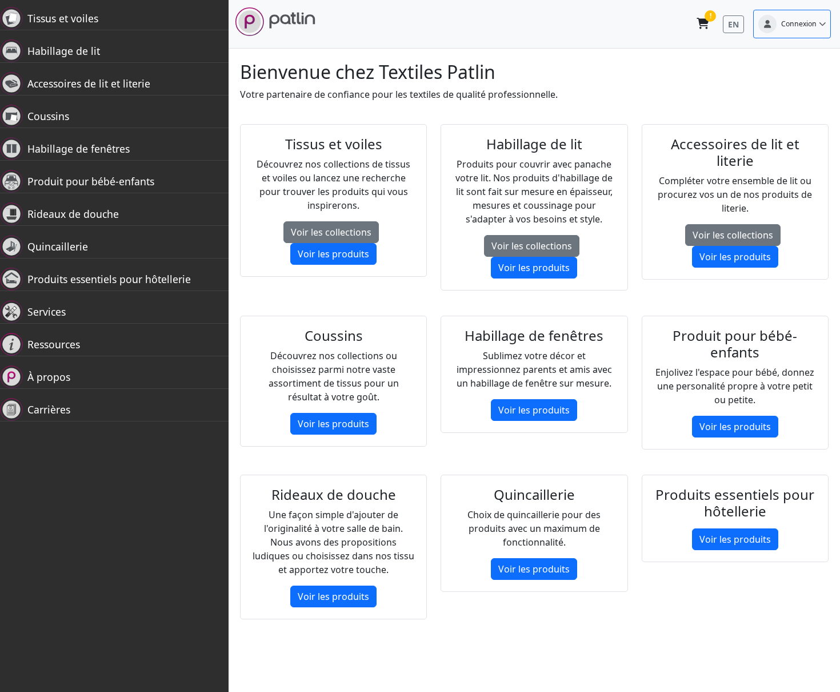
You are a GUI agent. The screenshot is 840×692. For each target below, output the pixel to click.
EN (733, 24)
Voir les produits (333, 254)
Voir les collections (331, 232)
